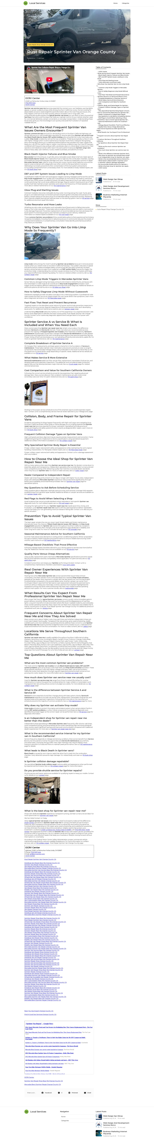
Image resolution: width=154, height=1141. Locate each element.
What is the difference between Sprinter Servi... (114, 153)
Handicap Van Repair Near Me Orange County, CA (42, 863)
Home (115, 3)
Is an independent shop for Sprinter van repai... (114, 157)
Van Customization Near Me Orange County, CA (41, 900)
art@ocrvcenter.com (37, 854)
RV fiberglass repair (55, 298)
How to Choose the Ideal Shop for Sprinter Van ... (114, 112)
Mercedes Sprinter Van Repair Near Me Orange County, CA (45, 902)
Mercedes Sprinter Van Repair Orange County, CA (42, 881)
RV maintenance (60, 186)
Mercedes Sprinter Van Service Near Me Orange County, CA (45, 870)
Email (89, 1093)
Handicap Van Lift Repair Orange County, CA (40, 879)
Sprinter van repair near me (61, 729)
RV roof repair (64, 214)
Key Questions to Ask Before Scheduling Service (114, 116)
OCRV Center (30, 105)
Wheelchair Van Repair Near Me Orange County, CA (42, 877)
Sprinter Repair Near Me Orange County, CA (40, 907)
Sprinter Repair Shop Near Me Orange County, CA (42, 918)
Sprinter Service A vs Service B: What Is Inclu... (113, 96)
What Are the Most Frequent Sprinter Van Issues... (114, 73)
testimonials (69, 588)
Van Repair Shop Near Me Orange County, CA (40, 866)
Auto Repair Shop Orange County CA (41, 44)
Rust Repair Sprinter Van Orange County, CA (40, 859)
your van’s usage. (69, 565)
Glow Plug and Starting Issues (108, 80)
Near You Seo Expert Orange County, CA (38, 1011)
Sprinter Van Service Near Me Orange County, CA (41, 875)
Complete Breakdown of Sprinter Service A (112, 98)
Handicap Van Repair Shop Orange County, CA (40, 927)
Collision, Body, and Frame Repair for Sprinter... (113, 105)
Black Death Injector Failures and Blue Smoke (113, 75)
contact (77, 650)
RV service (86, 198)
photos (45, 608)
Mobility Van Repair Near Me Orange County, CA (41, 890)
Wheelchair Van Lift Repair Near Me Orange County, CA (44, 895)
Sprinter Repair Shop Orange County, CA (38, 961)
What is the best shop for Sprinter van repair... (113, 166)
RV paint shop (73, 377)
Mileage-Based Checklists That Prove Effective (113, 125)
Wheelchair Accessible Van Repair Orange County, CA (43, 977)
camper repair (70, 309)
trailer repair (79, 470)
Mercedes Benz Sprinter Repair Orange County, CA (42, 868)
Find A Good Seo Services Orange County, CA (40, 1014)
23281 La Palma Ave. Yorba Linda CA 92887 (56, 830)
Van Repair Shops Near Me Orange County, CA (40, 898)
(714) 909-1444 (30, 103)
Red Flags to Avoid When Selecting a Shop (112, 118)
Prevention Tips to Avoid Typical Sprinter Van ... (113, 120)
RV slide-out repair (59, 287)
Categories (125, 3)
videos (85, 626)
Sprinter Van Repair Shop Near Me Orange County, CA (43, 970)
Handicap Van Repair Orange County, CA (38, 891)
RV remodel (72, 529)
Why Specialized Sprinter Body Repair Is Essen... (114, 111)
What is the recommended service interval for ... (114, 159)
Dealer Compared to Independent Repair (111, 114)
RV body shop (32, 169)
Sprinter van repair (73, 481)
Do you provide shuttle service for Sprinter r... (113, 164)
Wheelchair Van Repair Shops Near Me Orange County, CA (45, 882)
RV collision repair (66, 441)
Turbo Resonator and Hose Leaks (109, 82)
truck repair (73, 364)
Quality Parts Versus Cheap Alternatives (111, 127)
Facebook (48, 1093)
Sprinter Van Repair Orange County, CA (38, 865)
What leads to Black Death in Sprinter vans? (113, 161)
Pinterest (75, 1093)
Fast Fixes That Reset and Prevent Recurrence (113, 95)
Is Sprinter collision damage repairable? (111, 162)
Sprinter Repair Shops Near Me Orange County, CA (42, 873)
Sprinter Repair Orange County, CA (36, 972)
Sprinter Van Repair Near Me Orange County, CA (41, 893)
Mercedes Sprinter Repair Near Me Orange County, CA (43, 884)
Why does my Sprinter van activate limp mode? (114, 155)
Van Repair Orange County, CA (35, 909)
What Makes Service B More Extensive (111, 100)
